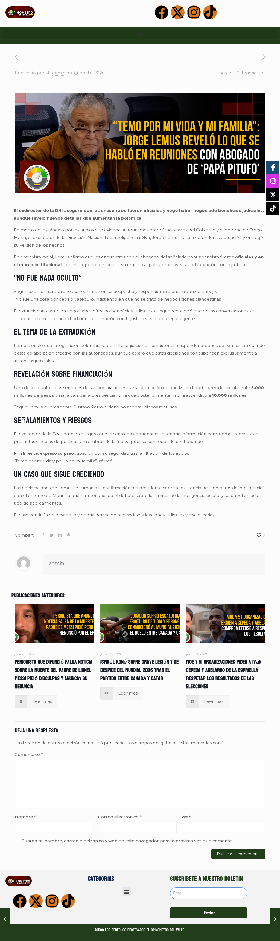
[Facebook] (161, 12)
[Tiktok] (210, 12)
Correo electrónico (120, 816)
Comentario (29, 754)
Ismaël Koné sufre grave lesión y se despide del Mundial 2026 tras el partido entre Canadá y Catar (139, 670)
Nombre (25, 816)
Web (187, 816)
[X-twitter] (178, 12)
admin (58, 72)
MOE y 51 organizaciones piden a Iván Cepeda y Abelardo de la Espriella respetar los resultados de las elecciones (223, 674)
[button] (140, 34)
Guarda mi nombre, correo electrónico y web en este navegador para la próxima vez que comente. (127, 840)
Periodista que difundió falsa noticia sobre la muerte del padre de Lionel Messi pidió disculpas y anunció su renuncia (53, 674)
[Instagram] (194, 12)
